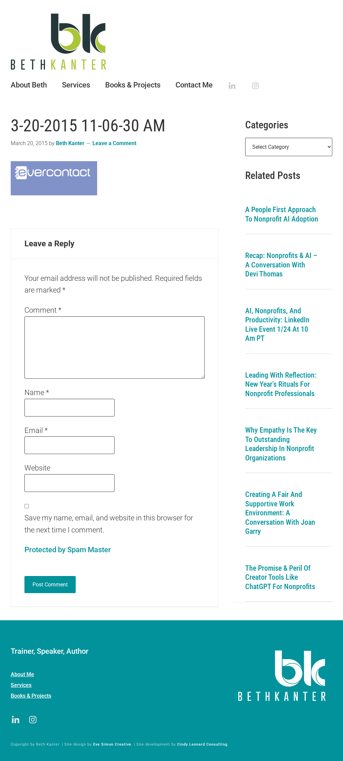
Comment (42, 310)
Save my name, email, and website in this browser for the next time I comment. (108, 524)
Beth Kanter (171, 41)
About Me (22, 674)
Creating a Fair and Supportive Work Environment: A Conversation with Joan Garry (280, 512)
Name (36, 392)
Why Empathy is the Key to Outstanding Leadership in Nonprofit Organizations (281, 444)
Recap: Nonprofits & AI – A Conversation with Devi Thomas (281, 264)
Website (37, 468)
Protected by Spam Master (67, 550)
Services (21, 685)
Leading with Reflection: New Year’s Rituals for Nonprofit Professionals (281, 384)
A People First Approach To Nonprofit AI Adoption (281, 214)
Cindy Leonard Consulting (202, 744)
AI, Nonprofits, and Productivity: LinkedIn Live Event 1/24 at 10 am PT (277, 325)
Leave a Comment (114, 143)
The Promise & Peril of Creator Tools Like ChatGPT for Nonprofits (280, 577)
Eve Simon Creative (112, 744)
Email (36, 430)
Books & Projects (31, 696)
